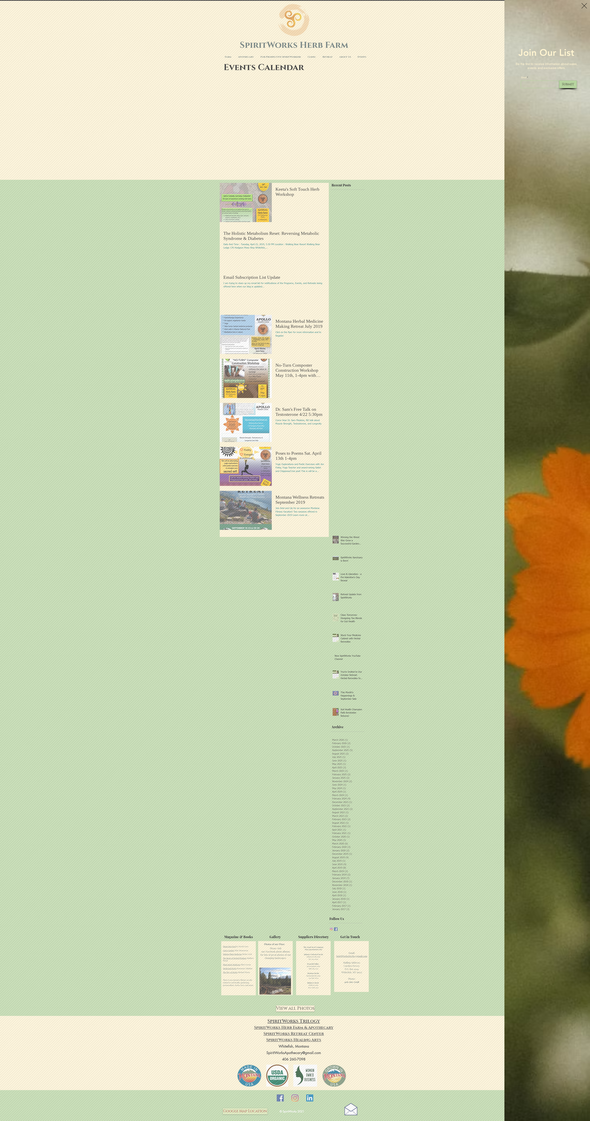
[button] (584, 5)
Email (523, 77)
